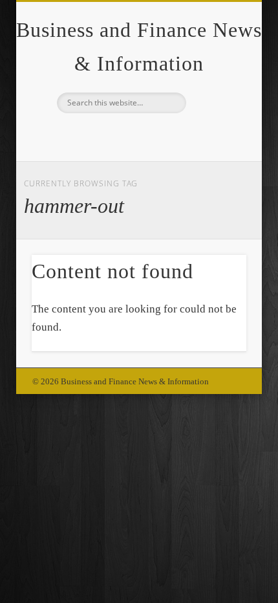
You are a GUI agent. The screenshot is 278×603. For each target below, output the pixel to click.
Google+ (137, 135)
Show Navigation (215, 115)
